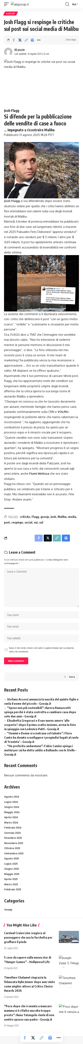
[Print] (32, 40)
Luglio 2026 (11, 801)
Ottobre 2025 (12, 848)
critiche (25, 516)
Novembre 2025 (13, 843)
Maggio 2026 (12, 812)
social (28, 522)
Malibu (62, 516)
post (7, 522)
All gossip (19, 49)
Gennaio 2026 (12, 832)
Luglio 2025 (11, 863)
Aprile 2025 (11, 879)
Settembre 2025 (14, 853)
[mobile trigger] (7, 4)
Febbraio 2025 (12, 889)
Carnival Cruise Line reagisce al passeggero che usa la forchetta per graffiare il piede (28, 937)
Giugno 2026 (11, 806)
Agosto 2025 (11, 858)
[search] (67, 4)
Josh (53, 516)
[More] (39, 40)
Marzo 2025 (11, 884)
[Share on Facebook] (14, 40)
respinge (17, 522)
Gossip (10, 13)
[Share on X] (20, 40)
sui (36, 522)
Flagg (35, 516)
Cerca (72, 676)
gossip (44, 516)
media (72, 516)
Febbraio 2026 (12, 827)
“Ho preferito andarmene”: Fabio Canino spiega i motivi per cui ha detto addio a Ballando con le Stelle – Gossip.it (40, 750)
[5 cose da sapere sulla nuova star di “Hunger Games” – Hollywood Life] (69, 961)
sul (41, 522)
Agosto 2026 (11, 796)
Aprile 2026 (11, 817)
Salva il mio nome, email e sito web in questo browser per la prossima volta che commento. (41, 650)
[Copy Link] (26, 40)
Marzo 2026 (11, 822)
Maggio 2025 (11, 874)
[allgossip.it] (20, 4)
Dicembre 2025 (13, 837)
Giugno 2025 (11, 868)
